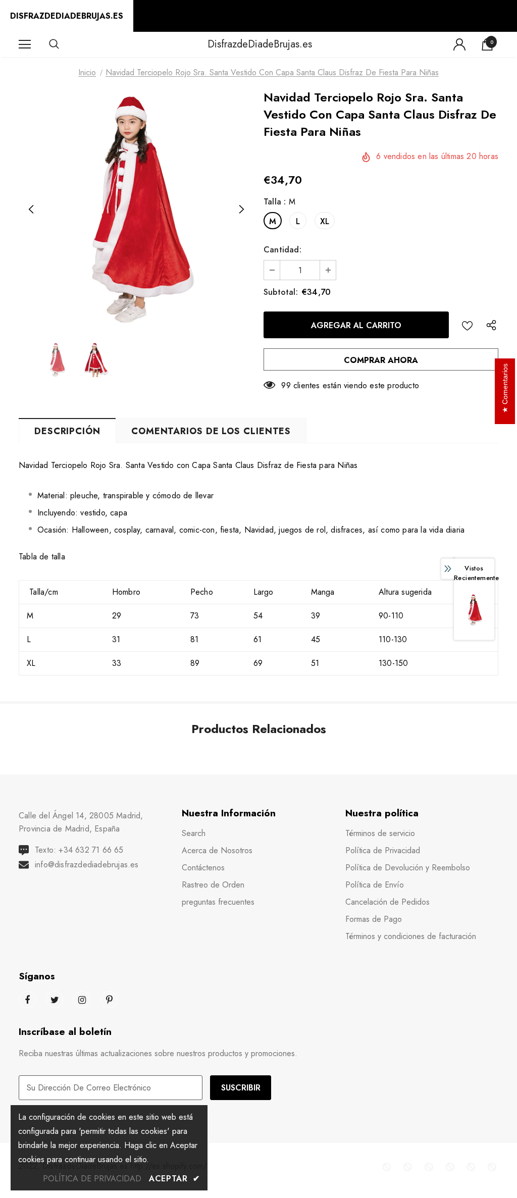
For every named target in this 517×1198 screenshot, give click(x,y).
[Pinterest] (109, 999)
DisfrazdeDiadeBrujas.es (260, 43)
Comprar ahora (381, 360)
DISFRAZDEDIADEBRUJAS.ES (66, 16)
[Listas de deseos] (467, 324)
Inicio (87, 72)
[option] (136, 209)
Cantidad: (282, 249)
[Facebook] (27, 999)
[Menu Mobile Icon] (25, 44)
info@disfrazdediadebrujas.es (87, 864)
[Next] (240, 210)
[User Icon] (459, 44)
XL (324, 221)
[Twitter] (54, 999)
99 (285, 385)
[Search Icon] (64, 44)
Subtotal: (281, 292)
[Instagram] (81, 999)
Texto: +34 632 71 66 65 (79, 850)
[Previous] (31, 210)
